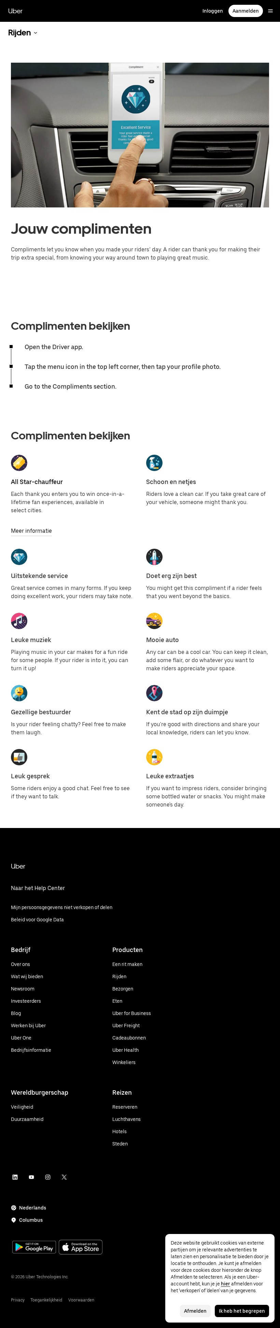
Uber (15, 11)
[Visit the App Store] (80, 1248)
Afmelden (195, 1311)
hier (225, 1283)
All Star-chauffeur (37, 481)
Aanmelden (246, 11)
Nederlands (32, 1207)
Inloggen (212, 11)
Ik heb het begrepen (242, 1311)
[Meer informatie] (19, 463)
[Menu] (270, 11)
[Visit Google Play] (34, 1248)
